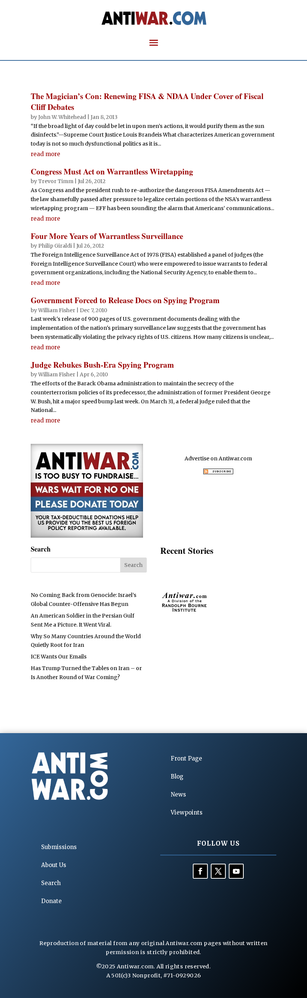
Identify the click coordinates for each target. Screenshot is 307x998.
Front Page (186, 758)
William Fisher (56, 310)
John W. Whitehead (62, 117)
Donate (51, 901)
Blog (177, 776)
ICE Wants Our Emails (58, 656)
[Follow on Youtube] (236, 871)
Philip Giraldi (55, 245)
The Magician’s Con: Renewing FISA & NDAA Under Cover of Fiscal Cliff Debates (147, 101)
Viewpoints (187, 812)
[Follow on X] (218, 871)
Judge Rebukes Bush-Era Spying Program (102, 364)
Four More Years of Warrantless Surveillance (107, 236)
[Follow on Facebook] (200, 871)
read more (45, 154)
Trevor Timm (55, 181)
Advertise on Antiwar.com (218, 458)
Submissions (59, 847)
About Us (53, 865)
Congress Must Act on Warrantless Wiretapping (112, 171)
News (178, 794)
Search (51, 883)
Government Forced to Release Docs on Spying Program (125, 300)
